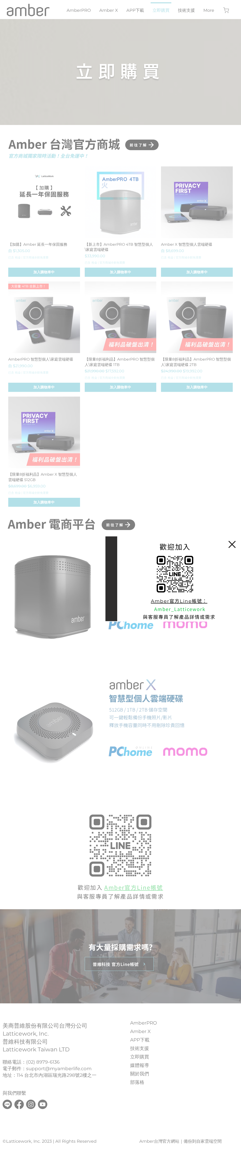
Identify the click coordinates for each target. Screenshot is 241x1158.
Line (186, 601)
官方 (174, 600)
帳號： (199, 600)
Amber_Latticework (179, 609)
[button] (232, 544)
